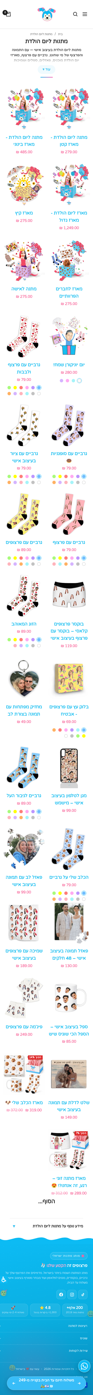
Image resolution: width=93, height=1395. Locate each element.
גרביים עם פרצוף (69, 542)
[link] (72, 1294)
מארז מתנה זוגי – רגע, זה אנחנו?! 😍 (69, 1182)
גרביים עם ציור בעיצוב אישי (24, 457)
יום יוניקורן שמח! (69, 364)
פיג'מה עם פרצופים (24, 1027)
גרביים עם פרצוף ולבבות (24, 368)
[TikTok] (83, 1294)
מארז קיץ (24, 213)
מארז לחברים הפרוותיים (69, 292)
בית (60, 34)
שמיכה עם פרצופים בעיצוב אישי (24, 954)
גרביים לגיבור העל (24, 795)
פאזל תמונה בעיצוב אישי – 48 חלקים (69, 954)
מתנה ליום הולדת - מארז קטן (69, 141)
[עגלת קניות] (8, 14)
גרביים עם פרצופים (24, 542)
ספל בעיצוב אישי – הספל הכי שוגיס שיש (69, 1030)
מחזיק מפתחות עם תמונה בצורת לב (24, 710)
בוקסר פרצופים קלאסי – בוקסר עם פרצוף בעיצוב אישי (69, 631)
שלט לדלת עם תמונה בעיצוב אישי (69, 1106)
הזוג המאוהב (23, 624)
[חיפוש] (75, 14)
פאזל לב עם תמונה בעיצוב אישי (24, 881)
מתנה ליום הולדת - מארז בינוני (24, 141)
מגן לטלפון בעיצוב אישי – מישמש (69, 799)
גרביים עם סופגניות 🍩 (69, 457)
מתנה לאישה (23, 289)
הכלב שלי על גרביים (69, 877)
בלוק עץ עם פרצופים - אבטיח (69, 710)
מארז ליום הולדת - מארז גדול (69, 216)
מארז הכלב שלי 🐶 (24, 1102)
